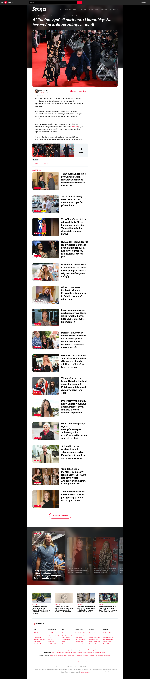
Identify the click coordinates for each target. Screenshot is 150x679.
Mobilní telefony (53, 655)
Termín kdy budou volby (39, 639)
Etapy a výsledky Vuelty (53, 635)
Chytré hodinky (99, 655)
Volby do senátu (37, 641)
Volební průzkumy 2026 (39, 635)
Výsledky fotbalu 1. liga (67, 635)
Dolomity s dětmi (93, 643)
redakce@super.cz (85, 672)
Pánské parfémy (107, 655)
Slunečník (73, 652)
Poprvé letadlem (93, 635)
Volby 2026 (36, 633)
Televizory (92, 655)
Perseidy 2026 (75, 650)
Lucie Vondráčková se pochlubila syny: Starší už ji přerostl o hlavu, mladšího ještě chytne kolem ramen (73, 316)
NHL (63, 643)
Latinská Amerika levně (94, 641)
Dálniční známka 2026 (108, 635)
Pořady (75, 9)
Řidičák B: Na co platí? (108, 639)
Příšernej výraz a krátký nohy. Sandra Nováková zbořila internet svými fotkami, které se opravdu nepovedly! (73, 407)
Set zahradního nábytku (88, 652)
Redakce (55, 661)
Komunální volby (38, 643)
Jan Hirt (49, 637)
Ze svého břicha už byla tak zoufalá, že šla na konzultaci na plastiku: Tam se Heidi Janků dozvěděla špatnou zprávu (73, 226)
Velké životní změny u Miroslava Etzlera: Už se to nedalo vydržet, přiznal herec (73, 201)
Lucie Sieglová (43, 90)
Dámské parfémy (72, 655)
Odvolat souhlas (92, 661)
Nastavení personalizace (103, 661)
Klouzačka (79, 652)
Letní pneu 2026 (107, 633)
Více (114, 9)
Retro (91, 9)
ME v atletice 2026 (66, 639)
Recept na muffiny (80, 635)
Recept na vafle (79, 641)
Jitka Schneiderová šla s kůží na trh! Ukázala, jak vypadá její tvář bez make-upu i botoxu (73, 496)
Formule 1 (64, 641)
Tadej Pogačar (51, 639)
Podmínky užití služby (74, 661)
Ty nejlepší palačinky (80, 633)
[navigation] (2, 2)
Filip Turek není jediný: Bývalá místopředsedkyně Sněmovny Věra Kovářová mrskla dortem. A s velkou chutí (74, 431)
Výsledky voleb (37, 637)
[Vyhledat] (79, 2)
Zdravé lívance (79, 637)
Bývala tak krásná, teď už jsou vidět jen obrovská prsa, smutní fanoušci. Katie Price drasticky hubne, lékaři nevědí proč (74, 249)
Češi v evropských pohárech (94, 650)
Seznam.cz (144, 2)
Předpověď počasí (67, 650)
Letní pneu (79, 655)
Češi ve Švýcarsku (93, 639)
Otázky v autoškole (107, 641)
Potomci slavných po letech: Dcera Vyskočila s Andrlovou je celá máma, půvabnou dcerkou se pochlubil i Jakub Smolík (73, 340)
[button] (75, 58)
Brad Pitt (75, 127)
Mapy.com (59, 650)
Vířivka (103, 652)
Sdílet (80, 91)
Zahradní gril (98, 652)
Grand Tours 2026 (52, 643)
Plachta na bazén (60, 652)
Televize (83, 9)
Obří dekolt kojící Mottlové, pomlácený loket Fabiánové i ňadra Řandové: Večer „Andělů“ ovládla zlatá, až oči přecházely (73, 476)
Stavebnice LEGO (62, 655)
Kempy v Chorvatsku (94, 633)
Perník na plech (79, 643)
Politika (67, 9)
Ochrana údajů (83, 661)
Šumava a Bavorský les (94, 637)
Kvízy (97, 9)
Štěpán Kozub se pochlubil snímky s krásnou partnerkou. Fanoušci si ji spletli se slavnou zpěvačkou (73, 452)
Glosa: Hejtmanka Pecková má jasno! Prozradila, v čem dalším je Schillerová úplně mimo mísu (74, 293)
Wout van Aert (51, 641)
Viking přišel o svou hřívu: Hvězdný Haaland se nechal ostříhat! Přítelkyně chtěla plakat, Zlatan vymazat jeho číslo (74, 385)
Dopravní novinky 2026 (108, 637)
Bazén (53, 652)
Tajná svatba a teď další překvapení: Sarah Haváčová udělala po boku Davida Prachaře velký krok (73, 179)
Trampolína (67, 652)
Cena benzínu (83, 650)
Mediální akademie (62, 661)
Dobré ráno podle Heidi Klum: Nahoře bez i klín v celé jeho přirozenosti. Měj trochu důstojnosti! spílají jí (74, 270)
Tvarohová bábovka (80, 639)
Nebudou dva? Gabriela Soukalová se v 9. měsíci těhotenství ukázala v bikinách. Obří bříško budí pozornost (74, 361)
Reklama (49, 661)
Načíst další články (60, 515)
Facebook (43, 661)
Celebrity (58, 9)
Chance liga (64, 633)
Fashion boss (106, 9)
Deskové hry (86, 655)
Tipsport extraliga (66, 637)
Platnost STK (106, 643)
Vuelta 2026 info (51, 633)
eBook (74, 91)
